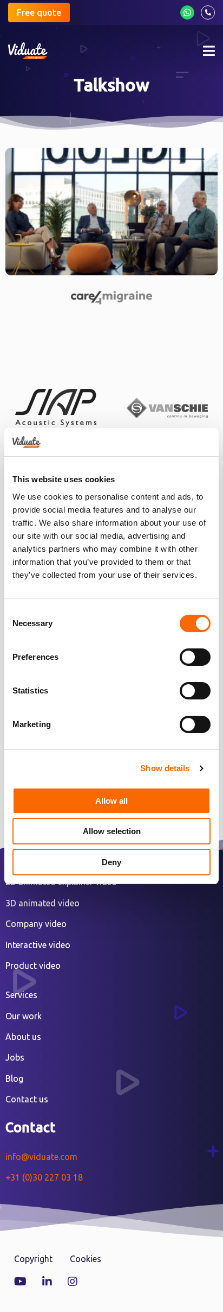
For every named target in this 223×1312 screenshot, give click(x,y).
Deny (111, 862)
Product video (33, 965)
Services (21, 995)
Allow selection (112, 831)
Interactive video (37, 945)
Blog (14, 1078)
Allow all (111, 800)
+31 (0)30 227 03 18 (44, 1177)
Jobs (14, 1057)
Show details (164, 768)
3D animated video (42, 903)
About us (23, 1037)
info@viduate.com (41, 1157)
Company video (36, 924)
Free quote (39, 12)
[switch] (195, 657)
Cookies (85, 1259)
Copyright (33, 1259)
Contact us (26, 1099)
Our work (23, 1016)
